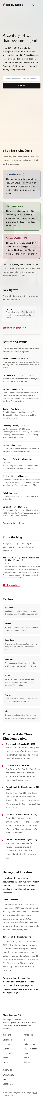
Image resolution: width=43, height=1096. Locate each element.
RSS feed (27, 1062)
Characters (7, 1040)
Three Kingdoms (12, 1015)
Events (6, 1049)
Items (5, 1062)
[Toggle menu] (38, 4)
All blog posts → (11, 585)
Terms (5, 1057)
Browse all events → (13, 523)
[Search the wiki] (33, 5)
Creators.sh (8, 1084)
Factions (6, 1044)
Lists (26, 1053)
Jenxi (5, 1079)
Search (21, 85)
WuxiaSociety (8, 1075)
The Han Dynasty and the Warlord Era (20, 264)
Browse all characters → (16, 327)
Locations (7, 1053)
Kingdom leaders (31, 1049)
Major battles (29, 1044)
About (26, 1057)
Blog (25, 1040)
